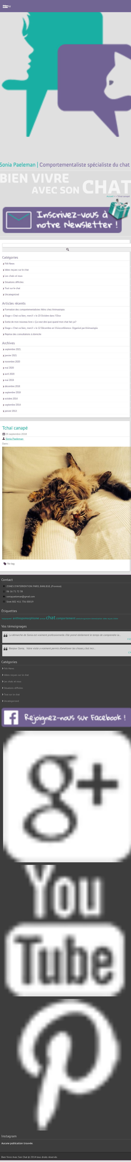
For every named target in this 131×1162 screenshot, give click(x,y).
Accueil (110, 196)
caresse (42, 618)
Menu (7, 6)
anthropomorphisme (26, 618)
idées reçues (108, 618)
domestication (96, 618)
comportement (65, 618)
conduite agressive (83, 618)
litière (115, 618)
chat (50, 617)
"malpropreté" (6, 618)
